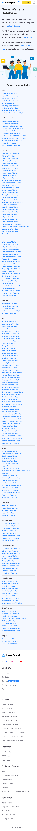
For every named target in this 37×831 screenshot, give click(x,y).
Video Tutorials (7, 803)
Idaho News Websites (9, 351)
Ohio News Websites (9, 406)
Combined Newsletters (10, 775)
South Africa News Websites (11, 453)
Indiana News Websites (10, 355)
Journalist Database (9, 720)
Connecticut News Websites (11, 338)
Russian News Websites (10, 158)
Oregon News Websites (10, 411)
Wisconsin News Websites (11, 440)
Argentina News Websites (10, 523)
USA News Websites (9, 321)
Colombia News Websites (10, 528)
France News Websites (9, 163)
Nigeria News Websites (9, 456)
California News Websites (10, 334)
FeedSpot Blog (7, 819)
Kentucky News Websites (10, 363)
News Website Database (11, 728)
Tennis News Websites (9, 98)
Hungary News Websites (10, 200)
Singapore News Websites (11, 264)
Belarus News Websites (10, 231)
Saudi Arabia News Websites (11, 286)
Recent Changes (8, 811)
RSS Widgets (7, 779)
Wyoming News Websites (10, 443)
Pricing (26, 3)
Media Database (8, 760)
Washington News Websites (11, 436)
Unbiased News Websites (10, 598)
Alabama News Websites (10, 324)
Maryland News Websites (10, 370)
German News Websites (10, 166)
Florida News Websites (9, 343)
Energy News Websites (9, 556)
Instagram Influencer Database (13, 732)
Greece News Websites (10, 190)
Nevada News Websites (10, 389)
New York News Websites (10, 399)
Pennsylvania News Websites (12, 414)
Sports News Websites (9, 93)
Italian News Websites (9, 161)
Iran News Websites (8, 283)
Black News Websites (9, 596)
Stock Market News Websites (12, 126)
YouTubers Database (10, 724)
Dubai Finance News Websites (12, 140)
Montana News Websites (10, 385)
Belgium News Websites (10, 178)
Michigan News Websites (10, 375)
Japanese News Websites (10, 249)
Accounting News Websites (11, 563)
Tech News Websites (9, 570)
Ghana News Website (9, 458)
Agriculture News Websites (11, 549)
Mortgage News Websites (10, 558)
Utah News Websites (9, 428)
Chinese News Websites (10, 244)
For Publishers (7, 752)
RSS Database (7, 704)
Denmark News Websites (10, 187)
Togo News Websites (9, 495)
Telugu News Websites (9, 515)
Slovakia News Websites (10, 209)
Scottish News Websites (10, 175)
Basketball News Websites (11, 101)
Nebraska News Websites (10, 387)
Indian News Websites (9, 247)
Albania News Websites (10, 229)
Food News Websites (9, 313)
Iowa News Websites (9, 358)
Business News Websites (10, 121)
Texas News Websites (9, 426)
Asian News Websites (9, 242)
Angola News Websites (9, 483)
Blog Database (7, 708)
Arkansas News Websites (10, 331)
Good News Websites (9, 586)
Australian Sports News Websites (13, 113)
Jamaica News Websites (10, 616)
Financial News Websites (10, 123)
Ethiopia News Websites (10, 463)
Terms (4, 693)
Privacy (4, 689)
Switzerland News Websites (11, 183)
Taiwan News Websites (10, 271)
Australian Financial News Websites (14, 136)
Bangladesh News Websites (11, 256)
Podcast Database (9, 712)
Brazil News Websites (9, 526)
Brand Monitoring (8, 771)
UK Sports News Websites (11, 110)
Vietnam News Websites (10, 259)
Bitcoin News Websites (9, 143)
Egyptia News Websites (10, 466)
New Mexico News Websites (11, 397)
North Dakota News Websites (12, 404)
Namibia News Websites (10, 490)
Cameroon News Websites (11, 492)
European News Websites (10, 153)
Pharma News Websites (10, 568)
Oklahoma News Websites (11, 409)
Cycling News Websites (10, 108)
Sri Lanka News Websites (10, 278)
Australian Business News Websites (14, 138)
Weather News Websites (10, 588)
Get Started (28, 37)
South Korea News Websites (11, 252)
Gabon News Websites (9, 497)
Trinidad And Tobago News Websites (14, 618)
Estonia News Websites (10, 221)
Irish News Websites (9, 170)
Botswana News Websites (11, 488)
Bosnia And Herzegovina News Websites (15, 226)
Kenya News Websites (9, 461)
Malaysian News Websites (11, 261)
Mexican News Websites (10, 626)
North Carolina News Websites (12, 402)
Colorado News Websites (10, 336)
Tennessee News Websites (11, 423)
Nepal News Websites (9, 276)
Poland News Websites (9, 197)
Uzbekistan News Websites (11, 290)
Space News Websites (9, 573)
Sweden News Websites (10, 185)
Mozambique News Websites (12, 485)
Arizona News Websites (10, 329)
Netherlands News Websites (11, 180)
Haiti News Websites (9, 621)
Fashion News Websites (10, 306)
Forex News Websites (9, 131)
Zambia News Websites (10, 480)
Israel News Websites (9, 295)
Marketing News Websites (11, 566)
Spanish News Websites (10, 168)
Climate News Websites (10, 591)
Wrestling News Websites (10, 106)
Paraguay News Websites (10, 538)
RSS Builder (6, 787)
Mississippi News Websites (11, 380)
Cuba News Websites (9, 623)
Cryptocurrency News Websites (12, 128)
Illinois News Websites (9, 353)
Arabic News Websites (9, 513)
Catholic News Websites (10, 641)
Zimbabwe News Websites (11, 478)
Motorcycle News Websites (11, 553)
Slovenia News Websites (10, 219)
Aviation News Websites (10, 551)
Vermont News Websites (10, 431)
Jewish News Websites (10, 644)
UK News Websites (8, 156)
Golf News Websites (8, 103)
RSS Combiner (7, 783)
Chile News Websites (9, 531)
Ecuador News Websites (10, 540)
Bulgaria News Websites (10, 217)
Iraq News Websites (8, 288)
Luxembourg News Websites (11, 224)
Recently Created (8, 815)
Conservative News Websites (12, 603)
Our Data (5, 677)
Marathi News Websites (10, 508)
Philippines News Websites (11, 266)
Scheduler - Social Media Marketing (15, 791)
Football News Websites (10, 96)
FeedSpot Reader (12, 26)
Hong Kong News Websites (11, 269)
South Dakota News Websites (12, 421)
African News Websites (10, 451)
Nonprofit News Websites (10, 583)
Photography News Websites (11, 311)
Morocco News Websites (10, 468)
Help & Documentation (10, 807)
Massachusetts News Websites (12, 372)
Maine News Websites (9, 368)
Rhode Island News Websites (12, 416)
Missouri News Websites (10, 382)
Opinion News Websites (10, 600)
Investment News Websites (11, 133)
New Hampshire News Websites (13, 392)
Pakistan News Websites (10, 254)
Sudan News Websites (9, 475)
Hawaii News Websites (9, 348)
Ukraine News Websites (10, 234)
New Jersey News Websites (11, 394)
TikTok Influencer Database (12, 740)
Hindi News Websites (9, 505)
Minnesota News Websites (11, 377)
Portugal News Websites (10, 192)
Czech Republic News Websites (12, 202)
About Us (5, 673)
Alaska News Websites (9, 326)
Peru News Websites (9, 533)
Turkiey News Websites (10, 281)
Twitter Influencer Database (12, 736)
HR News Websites (8, 561)
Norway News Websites (10, 195)
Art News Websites (8, 308)
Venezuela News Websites (11, 535)
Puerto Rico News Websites (11, 628)
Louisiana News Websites (10, 365)
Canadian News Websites (10, 613)
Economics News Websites (11, 145)
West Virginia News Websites (12, 438)
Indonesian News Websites (11, 273)
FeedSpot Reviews (9, 685)
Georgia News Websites (10, 346)
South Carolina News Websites (12, 419)
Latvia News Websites (9, 214)
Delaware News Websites (10, 341)
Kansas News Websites (10, 360)
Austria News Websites (10, 205)
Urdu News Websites (9, 510)
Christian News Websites (10, 639)
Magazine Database (9, 716)
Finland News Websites (10, 173)
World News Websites (9, 581)
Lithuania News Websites (10, 212)
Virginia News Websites (10, 433)
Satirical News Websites (10, 593)
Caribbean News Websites (11, 630)
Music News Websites (9, 304)
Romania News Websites (10, 207)
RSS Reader (6, 756)
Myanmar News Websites (10, 293)
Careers (10, 681)
